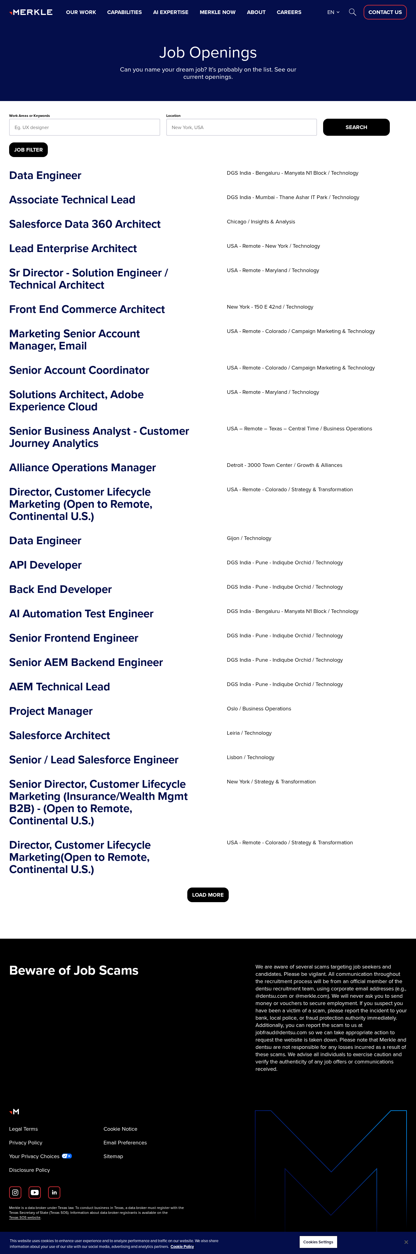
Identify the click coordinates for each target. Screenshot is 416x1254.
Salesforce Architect (59, 735)
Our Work (81, 12)
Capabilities (124, 12)
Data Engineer (45, 175)
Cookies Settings (318, 1242)
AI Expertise (171, 12)
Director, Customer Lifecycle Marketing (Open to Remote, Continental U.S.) (80, 504)
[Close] (406, 1242)
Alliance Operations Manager (82, 467)
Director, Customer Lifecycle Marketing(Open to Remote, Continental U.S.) (80, 857)
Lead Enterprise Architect (73, 248)
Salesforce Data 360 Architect (85, 224)
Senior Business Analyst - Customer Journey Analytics (99, 437)
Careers (289, 12)
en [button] (330, 12)
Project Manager (51, 711)
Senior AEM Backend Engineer (86, 662)
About (256, 12)
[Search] (352, 12)
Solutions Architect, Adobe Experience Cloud (76, 400)
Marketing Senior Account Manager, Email (74, 340)
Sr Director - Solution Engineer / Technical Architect (88, 279)
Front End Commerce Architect (87, 309)
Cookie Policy (182, 1247)
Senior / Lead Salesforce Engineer (93, 760)
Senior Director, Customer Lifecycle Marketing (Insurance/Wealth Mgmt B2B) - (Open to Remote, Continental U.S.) (98, 802)
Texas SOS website (25, 1217)
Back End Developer (60, 589)
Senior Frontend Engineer (73, 638)
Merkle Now (218, 12)
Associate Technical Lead (72, 200)
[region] (208, 1243)
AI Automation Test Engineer (81, 614)
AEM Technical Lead (59, 687)
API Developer (45, 565)
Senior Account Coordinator (79, 370)
